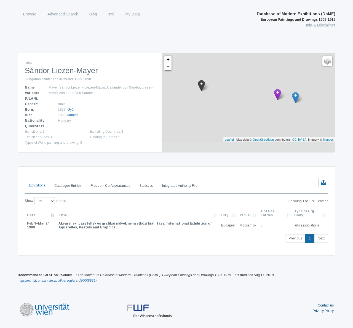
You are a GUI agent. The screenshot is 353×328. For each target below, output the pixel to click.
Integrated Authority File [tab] (179, 186)
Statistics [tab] (146, 186)
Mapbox (328, 139)
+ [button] (168, 59)
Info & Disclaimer (320, 25)
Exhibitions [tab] (37, 185)
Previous (295, 238)
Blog (93, 14)
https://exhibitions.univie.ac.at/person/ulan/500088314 (58, 280)
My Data (132, 14)
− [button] (168, 67)
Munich (72, 115)
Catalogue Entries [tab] (67, 186)
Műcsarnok (248, 225)
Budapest (228, 225)
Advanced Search (62, 14)
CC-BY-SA (299, 139)
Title (62, 215)
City (224, 215)
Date (31, 215)
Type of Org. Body (304, 213)
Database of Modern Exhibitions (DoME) (296, 17)
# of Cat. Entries (268, 213)
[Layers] (327, 61)
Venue (245, 215)
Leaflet (229, 139)
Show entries (45, 201)
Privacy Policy (323, 311)
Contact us (326, 305)
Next (321, 238)
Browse (29, 14)
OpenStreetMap (263, 139)
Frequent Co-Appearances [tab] (110, 186)
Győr (71, 109)
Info (111, 14)
